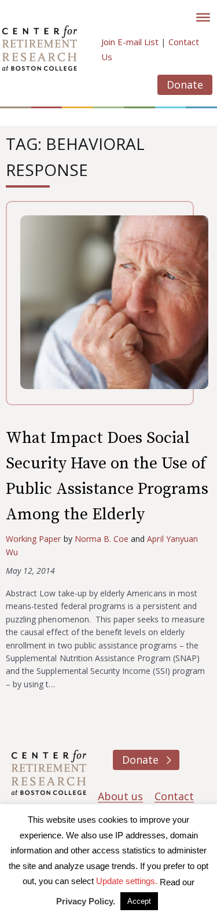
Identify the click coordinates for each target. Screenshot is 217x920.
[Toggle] (203, 17)
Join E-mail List (130, 41)
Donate (185, 84)
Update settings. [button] (126, 881)
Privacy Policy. (85, 901)
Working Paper (33, 538)
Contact (174, 796)
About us (120, 796)
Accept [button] (139, 901)
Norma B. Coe (101, 538)
